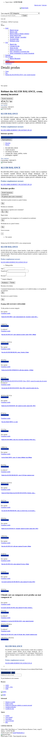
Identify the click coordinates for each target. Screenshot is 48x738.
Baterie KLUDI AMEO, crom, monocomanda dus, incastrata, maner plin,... (19, 316)
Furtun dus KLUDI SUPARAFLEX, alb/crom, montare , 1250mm (17, 370)
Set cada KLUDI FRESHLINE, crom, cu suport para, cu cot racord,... (18, 510)
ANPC (7, 685)
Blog (6, 722)
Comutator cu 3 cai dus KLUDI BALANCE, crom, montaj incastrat (17, 621)
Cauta (25, 15)
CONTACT (8, 63)
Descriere (7, 143)
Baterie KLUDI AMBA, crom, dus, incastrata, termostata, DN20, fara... (18, 439)
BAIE (6, 28)
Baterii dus (13, 44)
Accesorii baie (14, 39)
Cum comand (8, 717)
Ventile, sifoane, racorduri (18, 37)
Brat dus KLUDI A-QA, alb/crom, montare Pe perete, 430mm (16, 546)
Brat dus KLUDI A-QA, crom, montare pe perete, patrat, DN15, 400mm (18, 334)
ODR (6, 688)
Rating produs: (9, 265)
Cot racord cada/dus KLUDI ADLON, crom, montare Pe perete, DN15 (18, 581)
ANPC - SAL (9, 687)
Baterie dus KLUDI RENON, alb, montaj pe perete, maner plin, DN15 (18, 405)
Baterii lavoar (14, 30)
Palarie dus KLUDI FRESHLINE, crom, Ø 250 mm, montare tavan (17, 475)
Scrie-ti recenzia (7, 98)
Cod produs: (4, 107)
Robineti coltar (14, 41)
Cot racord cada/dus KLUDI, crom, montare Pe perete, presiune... (17, 607)
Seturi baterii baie (15, 35)
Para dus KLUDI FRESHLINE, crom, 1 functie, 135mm (15, 352)
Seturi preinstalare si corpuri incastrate (22, 53)
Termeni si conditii (10, 702)
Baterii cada (13, 32)
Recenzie (3, 276)
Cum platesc (8, 719)
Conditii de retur (9, 708)
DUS (6, 42)
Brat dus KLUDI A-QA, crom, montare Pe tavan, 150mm (15, 564)
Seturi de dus (14, 48)
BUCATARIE (9, 57)
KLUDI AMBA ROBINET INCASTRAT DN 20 (16, 130)
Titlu (2, 269)
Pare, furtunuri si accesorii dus (19, 51)
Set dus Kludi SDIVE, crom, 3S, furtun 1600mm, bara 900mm (16, 457)
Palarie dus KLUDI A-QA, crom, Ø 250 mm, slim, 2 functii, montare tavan (19, 634)
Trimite (12, 282)
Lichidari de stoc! (10, 62)
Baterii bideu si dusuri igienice (19, 33)
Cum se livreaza (9, 720)
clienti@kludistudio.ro (18, 733)
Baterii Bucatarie (15, 58)
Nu (3, 212)
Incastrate (7, 55)
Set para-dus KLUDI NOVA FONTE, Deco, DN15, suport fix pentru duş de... (20, 388)
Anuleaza (5, 282)
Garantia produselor (10, 707)
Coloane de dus (14, 46)
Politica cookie (9, 703)
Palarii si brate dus (16, 50)
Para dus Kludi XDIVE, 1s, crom (9, 421)
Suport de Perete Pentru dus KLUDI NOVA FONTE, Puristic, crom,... (18, 493)
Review (7, 144)
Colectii (7, 60)
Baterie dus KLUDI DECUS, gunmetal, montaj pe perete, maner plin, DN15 (19, 528)
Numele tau (4, 271)
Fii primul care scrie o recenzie (12, 197)
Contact (7, 715)
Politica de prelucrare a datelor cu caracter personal (18, 705)
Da (3, 203)
